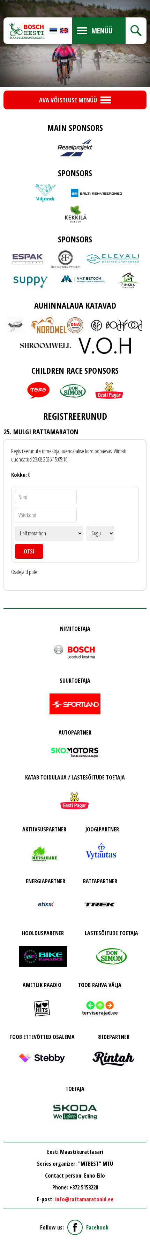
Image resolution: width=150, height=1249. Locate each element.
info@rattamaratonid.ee (84, 1199)
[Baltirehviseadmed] (97, 193)
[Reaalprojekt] (74, 147)
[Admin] (2, 4)
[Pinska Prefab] (128, 280)
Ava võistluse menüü (68, 100)
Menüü (101, 31)
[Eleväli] (113, 259)
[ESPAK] (27, 259)
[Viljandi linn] (46, 193)
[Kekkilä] (75, 214)
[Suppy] (30, 280)
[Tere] (39, 390)
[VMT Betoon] (84, 280)
